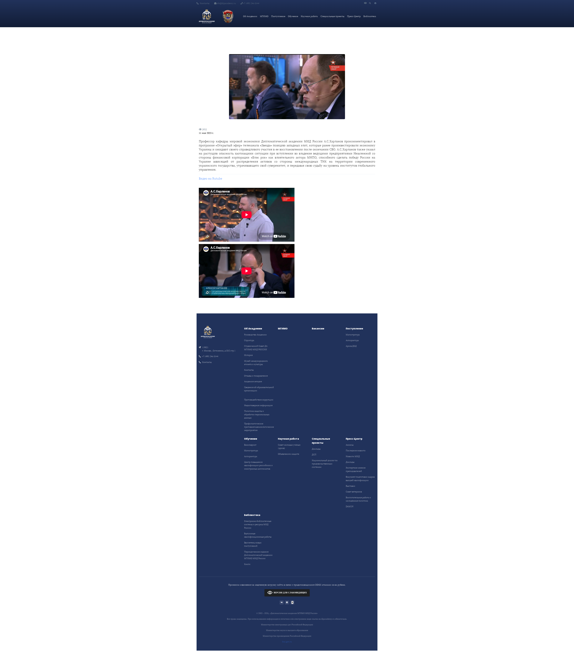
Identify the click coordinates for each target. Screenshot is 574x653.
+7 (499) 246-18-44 (251, 3)
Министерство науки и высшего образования (287, 630)
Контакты (204, 3)
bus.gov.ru (287, 641)
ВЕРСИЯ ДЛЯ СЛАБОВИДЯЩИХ (290, 593)
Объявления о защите (288, 453)
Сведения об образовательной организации (259, 389)
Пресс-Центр (354, 16)
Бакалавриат (250, 444)
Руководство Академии (255, 334)
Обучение (293, 16)
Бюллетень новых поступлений (252, 544)
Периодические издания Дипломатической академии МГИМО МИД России (258, 555)
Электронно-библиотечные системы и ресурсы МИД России (257, 524)
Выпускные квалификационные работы (257, 535)
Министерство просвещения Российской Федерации (287, 636)
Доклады (316, 448)
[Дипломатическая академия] (207, 16)
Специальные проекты (332, 16)
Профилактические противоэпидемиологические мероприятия (259, 427)
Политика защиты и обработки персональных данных (256, 414)
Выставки (350, 485)
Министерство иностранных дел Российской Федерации (287, 624)
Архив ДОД (351, 346)
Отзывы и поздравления (256, 375)
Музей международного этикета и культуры (256, 362)
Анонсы (350, 444)
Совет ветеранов (354, 491)
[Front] (208, 331)
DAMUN (349, 506)
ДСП (314, 454)
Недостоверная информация (258, 405)
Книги (247, 564)
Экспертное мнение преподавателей (355, 469)
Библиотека (369, 16)
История (248, 355)
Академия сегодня (253, 381)
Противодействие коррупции (258, 399)
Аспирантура (352, 340)
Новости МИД (353, 456)
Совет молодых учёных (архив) (289, 446)
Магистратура (353, 334)
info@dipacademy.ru (226, 3)
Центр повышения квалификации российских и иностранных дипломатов (258, 465)
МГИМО (264, 16)
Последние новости (355, 450)
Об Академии (250, 16)
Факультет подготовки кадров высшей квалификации (360, 478)
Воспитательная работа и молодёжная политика (358, 499)
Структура (249, 340)
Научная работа (309, 16)
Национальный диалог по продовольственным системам (325, 464)
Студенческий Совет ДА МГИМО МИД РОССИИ (255, 348)
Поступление (278, 16)
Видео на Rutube (210, 178)
